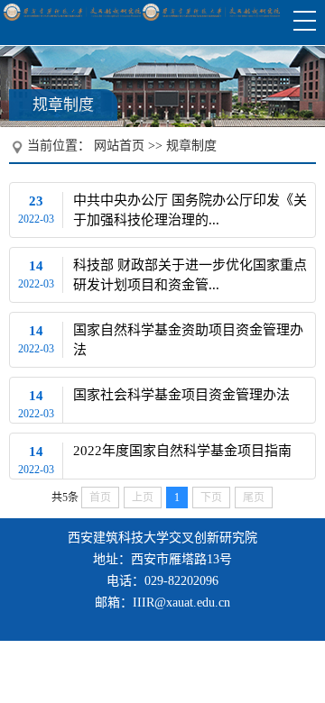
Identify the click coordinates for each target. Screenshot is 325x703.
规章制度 (191, 145)
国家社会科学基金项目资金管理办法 (181, 395)
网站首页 (119, 145)
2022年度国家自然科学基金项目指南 (182, 450)
